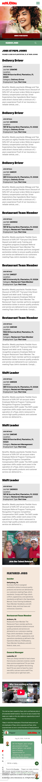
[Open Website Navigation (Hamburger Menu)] (37, 6)
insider (10, 579)
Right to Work (27, 773)
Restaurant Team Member (19, 615)
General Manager (15, 652)
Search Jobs (12, 43)
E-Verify (17, 773)
